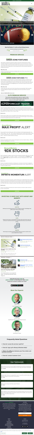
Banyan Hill (14, 0)
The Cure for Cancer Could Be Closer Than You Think (10, 21)
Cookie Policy (9, 427)
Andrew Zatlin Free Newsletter (9, 425)
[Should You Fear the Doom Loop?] (19, 246)
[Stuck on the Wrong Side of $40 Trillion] (8, 263)
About (9, 420)
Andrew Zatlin (4, 270)
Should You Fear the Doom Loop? (25, 245)
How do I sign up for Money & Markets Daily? (15, 347)
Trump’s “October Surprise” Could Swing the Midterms (26, 265)
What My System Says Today (16, 23)
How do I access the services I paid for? (13, 344)
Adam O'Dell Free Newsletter (9, 424)
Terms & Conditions (9, 428)
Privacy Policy (9, 426)
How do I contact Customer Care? (12, 355)
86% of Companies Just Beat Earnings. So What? (26, 239)
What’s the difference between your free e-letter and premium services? (16, 352)
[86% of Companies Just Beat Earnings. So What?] (19, 240)
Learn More (17, 120)
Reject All (30, 433)
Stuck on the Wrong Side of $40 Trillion (8, 269)
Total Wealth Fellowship (18, 0)
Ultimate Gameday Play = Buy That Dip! (7, 43)
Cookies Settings (3, 433)
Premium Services (9, 421)
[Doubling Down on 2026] (19, 260)
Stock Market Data (9, 423)
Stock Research (9, 422)
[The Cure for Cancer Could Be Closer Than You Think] (8, 243)
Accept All (24, 433)
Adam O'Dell (5, 23)
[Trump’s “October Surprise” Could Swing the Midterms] (19, 265)
